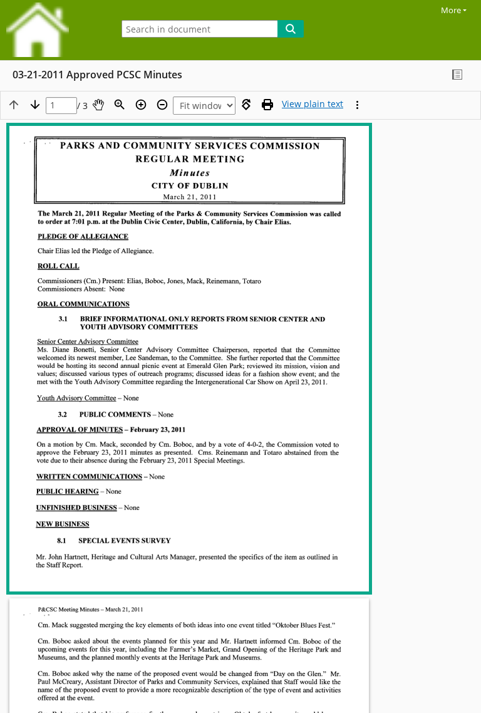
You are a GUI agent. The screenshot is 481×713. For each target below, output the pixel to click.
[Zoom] (119, 104)
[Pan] (98, 104)
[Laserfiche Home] (53, 30)
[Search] (290, 29)
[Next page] (35, 104)
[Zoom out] (162, 104)
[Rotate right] (246, 104)
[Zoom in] (141, 104)
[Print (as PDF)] (267, 104)
